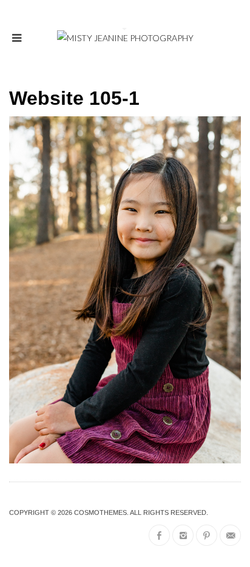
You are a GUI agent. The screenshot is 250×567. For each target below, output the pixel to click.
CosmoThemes (100, 512)
